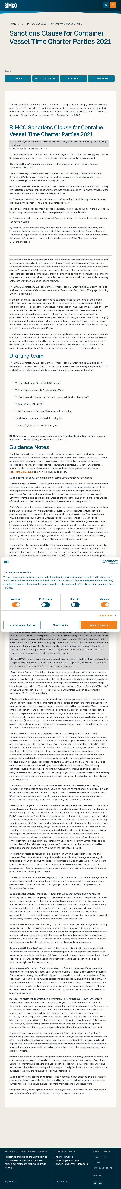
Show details (105, 615)
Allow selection (60, 625)
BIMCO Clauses (37, 24)
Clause (18, 78)
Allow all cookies (99, 625)
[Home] (11, 5)
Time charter (101, 78)
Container (73, 78)
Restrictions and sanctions (47, 78)
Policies (96, 1162)
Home (12, 24)
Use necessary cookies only (22, 625)
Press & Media (100, 1157)
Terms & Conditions (102, 1167)
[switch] (45, 604)
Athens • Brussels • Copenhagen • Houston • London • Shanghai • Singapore (71, 1160)
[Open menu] (113, 5)
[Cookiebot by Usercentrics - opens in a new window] (105, 561)
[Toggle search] (106, 5)
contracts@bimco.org (21, 471)
